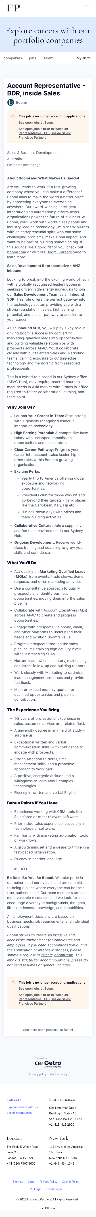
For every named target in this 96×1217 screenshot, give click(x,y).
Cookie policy (58, 1074)
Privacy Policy (48, 1182)
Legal (31, 1182)
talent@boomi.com (57, 955)
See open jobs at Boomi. (36, 122)
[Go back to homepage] (13, 8)
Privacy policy (38, 1074)
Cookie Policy (70, 1182)
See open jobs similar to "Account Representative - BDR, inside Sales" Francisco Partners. (45, 133)
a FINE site (48, 1208)
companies (13, 58)
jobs (32, 58)
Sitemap (18, 1182)
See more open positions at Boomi (48, 1030)
